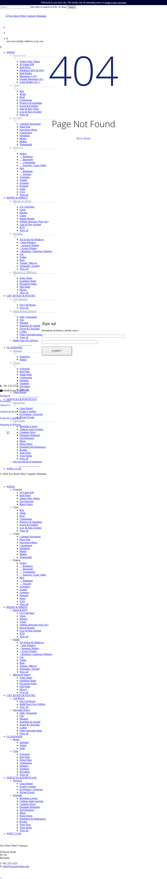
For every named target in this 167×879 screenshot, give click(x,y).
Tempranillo (26, 557)
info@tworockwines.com (16, 866)
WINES (11, 486)
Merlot (23, 551)
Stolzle (23, 745)
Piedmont (26, 580)
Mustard (24, 718)
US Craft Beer (27, 613)
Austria (23, 589)
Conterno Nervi (28, 804)
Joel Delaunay (27, 810)
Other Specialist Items (31, 730)
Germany (24, 592)
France (23, 563)
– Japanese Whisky (29, 648)
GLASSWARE (15, 736)
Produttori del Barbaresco (33, 818)
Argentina (25, 586)
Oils (22, 716)
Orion (23, 616)
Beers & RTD (20, 610)
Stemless (24, 766)
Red (22, 510)
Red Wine (25, 757)
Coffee (23, 727)
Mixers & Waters (21, 674)
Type (15, 751)
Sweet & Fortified (29, 524)
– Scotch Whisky (28, 651)
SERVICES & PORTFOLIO (22, 777)
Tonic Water (26, 677)
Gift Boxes (18, 698)
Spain (22, 598)
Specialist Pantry (21, 710)
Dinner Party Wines (30, 498)
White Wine (26, 760)
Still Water (25, 686)
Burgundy (26, 569)
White (23, 513)
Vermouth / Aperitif (29, 668)
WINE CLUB (14, 833)
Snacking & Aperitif (30, 721)
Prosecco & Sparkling (31, 522)
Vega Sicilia (26, 827)
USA (22, 601)
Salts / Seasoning (28, 713)
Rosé (22, 516)
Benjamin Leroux (29, 798)
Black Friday (26, 504)
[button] (25, 344)
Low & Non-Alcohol (30, 527)
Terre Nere (25, 824)
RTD (22, 633)
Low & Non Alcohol (30, 630)
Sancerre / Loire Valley (33, 574)
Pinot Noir (25, 539)
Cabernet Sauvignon (30, 536)
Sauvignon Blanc (28, 542)
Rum (22, 663)
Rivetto (23, 821)
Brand (16, 739)
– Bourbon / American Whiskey (36, 654)
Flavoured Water (28, 683)
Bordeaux (26, 566)
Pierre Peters (26, 815)
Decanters (25, 771)
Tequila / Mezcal (28, 666)
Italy (22, 577)
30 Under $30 (27, 492)
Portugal (24, 595)
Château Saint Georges (31, 801)
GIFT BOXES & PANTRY (21, 695)
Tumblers (24, 768)
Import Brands (27, 627)
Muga (23, 813)
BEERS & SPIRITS (17, 607)
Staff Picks (25, 495)
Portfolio (17, 795)
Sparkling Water (28, 680)
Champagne (26, 519)
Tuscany (25, 583)
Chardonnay (26, 545)
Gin (21, 657)
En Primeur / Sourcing (31, 789)
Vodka (23, 660)
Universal (25, 754)
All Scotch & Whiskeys (32, 642)
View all (24, 530)
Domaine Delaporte (30, 807)
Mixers (23, 689)
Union (23, 621)
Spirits (16, 639)
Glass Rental (26, 783)
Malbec (23, 554)
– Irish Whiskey (28, 645)
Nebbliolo (25, 548)
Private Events (27, 792)
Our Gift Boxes (28, 701)
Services (17, 780)
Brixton (23, 619)
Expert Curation (28, 786)
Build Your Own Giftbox (32, 704)
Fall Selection (27, 501)
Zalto (22, 748)
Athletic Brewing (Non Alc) (34, 624)
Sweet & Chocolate (30, 724)
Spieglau (24, 742)
